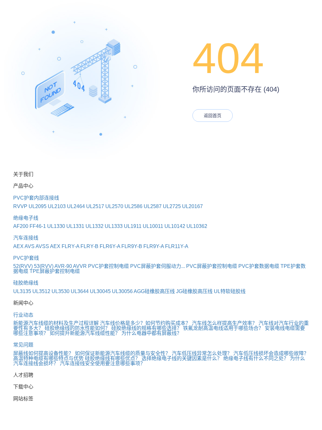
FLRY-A (70, 246)
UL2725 (172, 206)
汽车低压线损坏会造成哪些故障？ (271, 353)
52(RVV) (23, 266)
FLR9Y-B (131, 246)
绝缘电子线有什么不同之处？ (256, 358)
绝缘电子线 (25, 218)
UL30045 (100, 291)
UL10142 (174, 226)
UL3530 (60, 291)
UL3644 (80, 291)
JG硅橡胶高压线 (194, 291)
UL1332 (94, 226)
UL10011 (153, 226)
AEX (18, 246)
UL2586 (133, 206)
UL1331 (75, 226)
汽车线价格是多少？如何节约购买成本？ (145, 323)
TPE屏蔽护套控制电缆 (55, 271)
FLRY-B (89, 246)
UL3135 (22, 291)
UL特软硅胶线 (230, 291)
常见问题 (23, 345)
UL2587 (153, 206)
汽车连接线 (25, 237)
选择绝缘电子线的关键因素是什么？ (182, 358)
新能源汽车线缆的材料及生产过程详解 (56, 323)
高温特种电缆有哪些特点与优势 (48, 358)
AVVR (80, 266)
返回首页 (212, 115)
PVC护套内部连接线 (36, 198)
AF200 (20, 226)
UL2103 (57, 206)
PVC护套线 (26, 258)
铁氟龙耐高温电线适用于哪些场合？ (223, 328)
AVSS (42, 246)
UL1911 (133, 226)
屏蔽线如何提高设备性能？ (43, 353)
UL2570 (114, 206)
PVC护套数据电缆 (258, 266)
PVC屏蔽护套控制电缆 (211, 266)
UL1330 (56, 226)
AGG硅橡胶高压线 (154, 291)
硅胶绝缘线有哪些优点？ (112, 358)
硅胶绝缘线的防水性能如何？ (77, 328)
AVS (30, 246)
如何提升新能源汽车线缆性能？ (85, 333)
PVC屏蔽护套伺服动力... (157, 266)
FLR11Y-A (176, 246)
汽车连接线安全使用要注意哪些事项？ (102, 363)
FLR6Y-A (110, 246)
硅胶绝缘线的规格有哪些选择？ (146, 328)
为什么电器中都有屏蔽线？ (151, 333)
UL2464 (76, 206)
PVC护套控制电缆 (108, 266)
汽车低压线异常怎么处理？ (202, 353)
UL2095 (38, 206)
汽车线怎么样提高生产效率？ (224, 323)
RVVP (20, 206)
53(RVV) (43, 266)
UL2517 (95, 206)
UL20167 (192, 206)
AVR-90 (63, 266)
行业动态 (23, 315)
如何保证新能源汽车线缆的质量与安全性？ (122, 353)
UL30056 (122, 291)
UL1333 (114, 226)
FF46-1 (38, 226)
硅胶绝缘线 (25, 283)
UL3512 (41, 291)
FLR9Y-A (153, 246)
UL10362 (196, 226)
